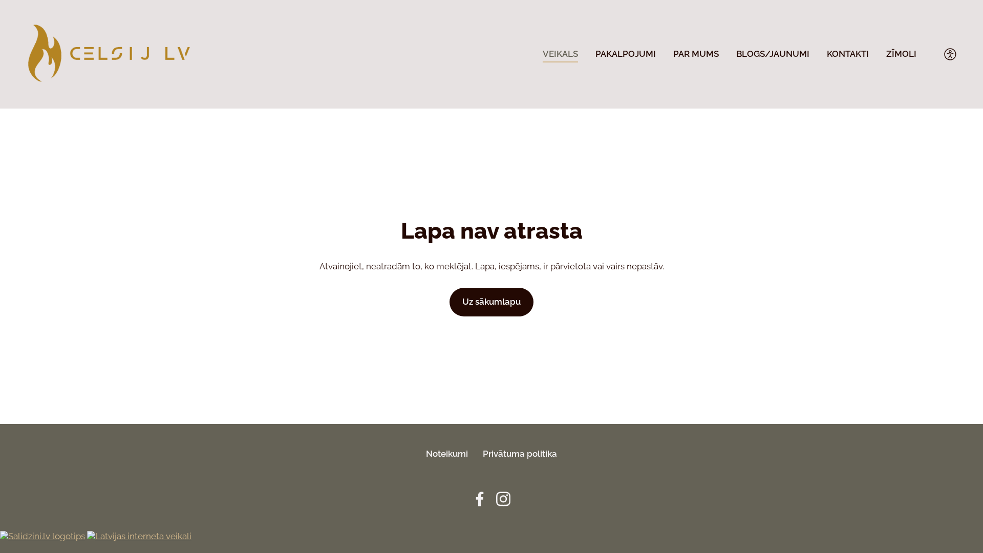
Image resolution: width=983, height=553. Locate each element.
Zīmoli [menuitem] (901, 54)
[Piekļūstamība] (950, 54)
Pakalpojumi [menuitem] (625, 54)
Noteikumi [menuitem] (447, 454)
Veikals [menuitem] (560, 54)
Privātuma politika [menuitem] (520, 454)
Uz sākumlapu (491, 301)
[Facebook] (479, 499)
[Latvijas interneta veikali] (139, 536)
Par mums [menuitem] (696, 54)
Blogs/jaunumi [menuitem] (772, 54)
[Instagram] (503, 499)
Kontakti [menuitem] (848, 54)
